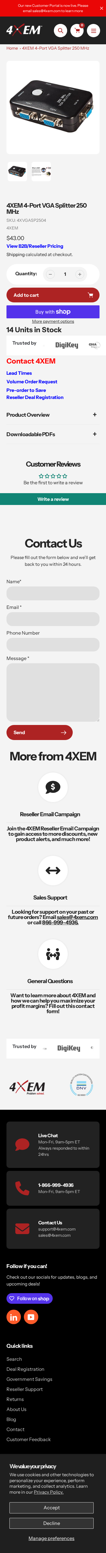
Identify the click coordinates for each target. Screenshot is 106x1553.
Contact (15, 1429)
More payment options (53, 321)
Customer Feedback (28, 1439)
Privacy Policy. (49, 1492)
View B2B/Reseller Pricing (34, 246)
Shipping (15, 254)
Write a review (53, 499)
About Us (16, 1409)
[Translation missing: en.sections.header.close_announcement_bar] (102, 8)
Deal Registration (25, 1369)
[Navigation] (93, 30)
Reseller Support (24, 1389)
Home (12, 48)
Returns (15, 1399)
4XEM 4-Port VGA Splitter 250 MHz (55, 48)
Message (17, 658)
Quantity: (26, 273)
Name (13, 581)
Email (14, 607)
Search (14, 1359)
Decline (51, 1523)
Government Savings (29, 1379)
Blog (11, 1419)
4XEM (12, 228)
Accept (52, 1507)
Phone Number (23, 633)
